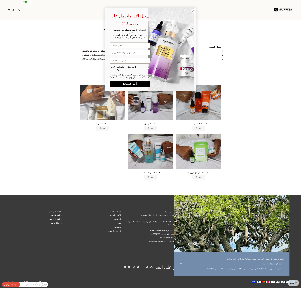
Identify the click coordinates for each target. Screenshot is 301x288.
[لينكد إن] (129, 267)
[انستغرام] (134, 267)
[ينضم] (182, 263)
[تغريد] (147, 267)
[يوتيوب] (125, 267)
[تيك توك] (143, 267)
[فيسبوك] (151, 267)
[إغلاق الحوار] (193, 11)
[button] (27, 2)
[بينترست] (138, 267)
